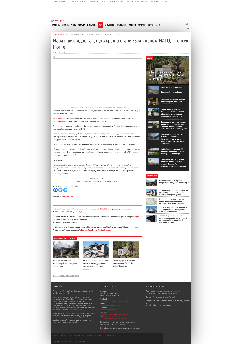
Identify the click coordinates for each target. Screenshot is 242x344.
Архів (158, 25)
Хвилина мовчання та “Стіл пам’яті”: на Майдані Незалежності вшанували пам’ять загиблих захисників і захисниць (173, 139)
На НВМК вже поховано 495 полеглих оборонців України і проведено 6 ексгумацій (173, 151)
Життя (150, 25)
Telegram (83, 230)
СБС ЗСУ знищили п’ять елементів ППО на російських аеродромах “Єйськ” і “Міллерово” (173, 209)
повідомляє (60, 118)
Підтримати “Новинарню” (63, 341)
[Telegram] (65, 190)
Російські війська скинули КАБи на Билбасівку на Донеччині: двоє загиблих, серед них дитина (173, 192)
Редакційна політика (76, 336)
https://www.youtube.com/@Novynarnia (114, 318)
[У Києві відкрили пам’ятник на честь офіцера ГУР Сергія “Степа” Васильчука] (126, 258)
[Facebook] (55, 190)
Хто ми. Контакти (110, 336)
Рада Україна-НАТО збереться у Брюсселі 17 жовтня (97, 181)
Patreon (102, 330)
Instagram (108, 230)
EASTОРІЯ (141, 25)
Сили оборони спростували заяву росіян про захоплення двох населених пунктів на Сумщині (172, 201)
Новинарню (177, 291)
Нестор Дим (67, 196)
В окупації (91, 25)
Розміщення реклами (93, 336)
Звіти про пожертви (82, 341)
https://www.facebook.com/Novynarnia (114, 301)
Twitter (100, 230)
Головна (56, 25)
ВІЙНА (73, 25)
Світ (100, 25)
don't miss (57, 276)
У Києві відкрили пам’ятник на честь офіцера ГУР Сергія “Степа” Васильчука (125, 263)
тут (80, 212)
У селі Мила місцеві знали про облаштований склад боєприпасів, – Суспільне (173, 90)
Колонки (132, 25)
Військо (81, 25)
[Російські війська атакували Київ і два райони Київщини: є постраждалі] (66, 258)
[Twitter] (60, 190)
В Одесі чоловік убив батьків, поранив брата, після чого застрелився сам (173, 101)
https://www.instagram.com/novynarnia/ (114, 314)
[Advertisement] (121, 11)
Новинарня (58, 291)
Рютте (76, 276)
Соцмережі (109, 25)
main (64, 276)
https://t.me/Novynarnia (108, 310)
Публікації (121, 25)
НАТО (70, 276)
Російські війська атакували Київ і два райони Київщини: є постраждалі (65, 263)
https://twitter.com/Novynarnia (110, 305)
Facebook (92, 230)
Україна (65, 25)
